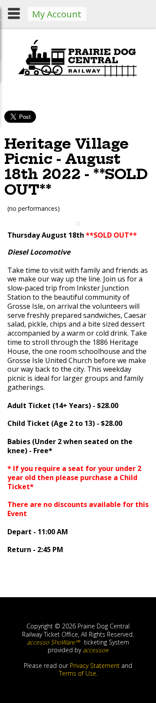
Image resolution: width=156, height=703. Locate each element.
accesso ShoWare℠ (53, 642)
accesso (95, 650)
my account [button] (56, 14)
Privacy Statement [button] (95, 665)
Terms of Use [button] (77, 673)
